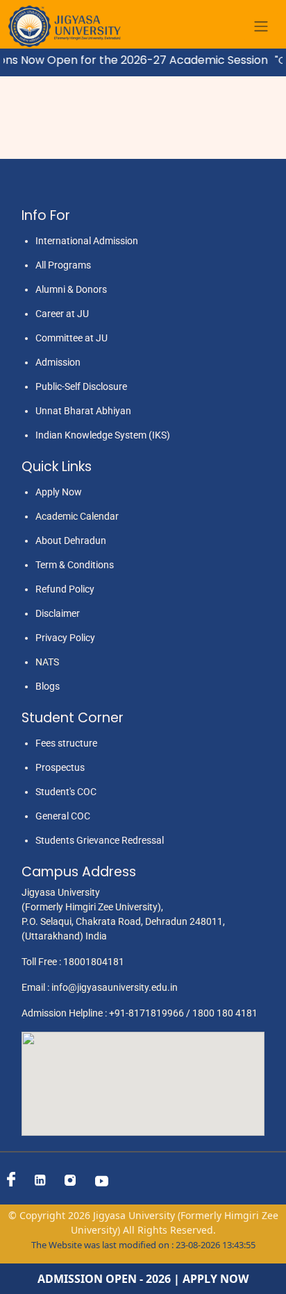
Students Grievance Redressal (99, 840)
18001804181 (93, 961)
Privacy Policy (65, 637)
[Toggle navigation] (261, 26)
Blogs (47, 686)
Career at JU (62, 313)
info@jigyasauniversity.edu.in (114, 987)
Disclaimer (57, 613)
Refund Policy (64, 589)
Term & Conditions (74, 564)
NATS (47, 661)
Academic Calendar (77, 516)
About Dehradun (70, 540)
